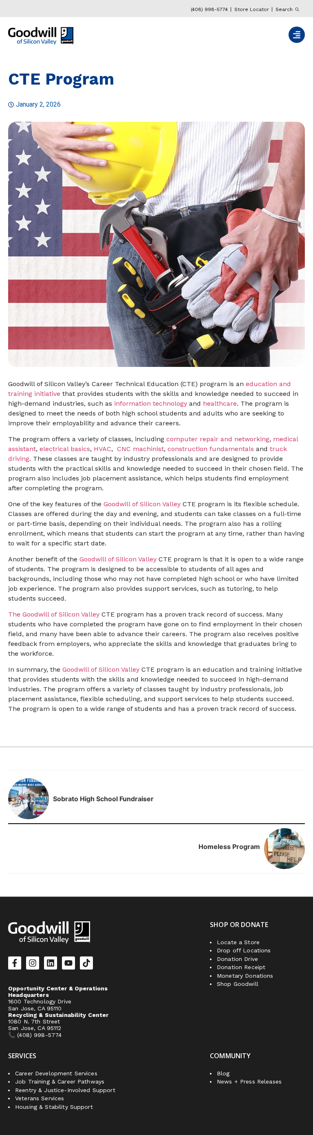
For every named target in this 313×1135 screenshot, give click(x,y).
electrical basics (65, 449)
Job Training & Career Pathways (59, 1081)
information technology (150, 403)
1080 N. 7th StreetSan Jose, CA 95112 (35, 1024)
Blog (223, 1073)
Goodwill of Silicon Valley (142, 504)
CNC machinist (140, 449)
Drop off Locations (244, 950)
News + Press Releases (249, 1081)
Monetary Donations (245, 975)
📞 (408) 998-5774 (36, 1035)
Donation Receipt (241, 967)
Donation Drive (237, 959)
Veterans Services (39, 1098)
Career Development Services (56, 1073)
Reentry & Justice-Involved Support (65, 1090)
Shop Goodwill (237, 984)
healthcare (220, 403)
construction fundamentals (211, 449)
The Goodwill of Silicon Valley (53, 614)
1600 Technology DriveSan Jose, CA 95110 (39, 1004)
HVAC (102, 449)
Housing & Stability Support (54, 1107)
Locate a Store (238, 942)
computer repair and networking (217, 439)
